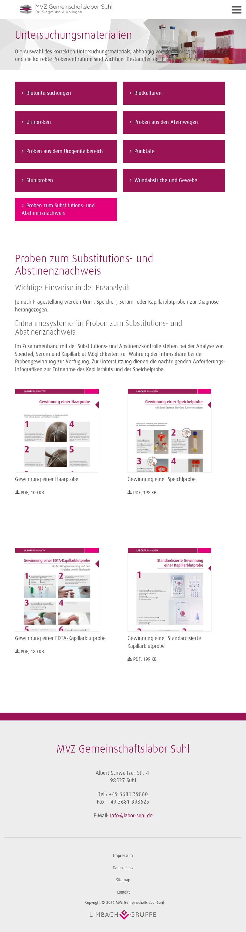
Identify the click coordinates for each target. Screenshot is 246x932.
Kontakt (123, 892)
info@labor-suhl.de (131, 816)
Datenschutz (123, 867)
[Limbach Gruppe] (123, 915)
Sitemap (123, 879)
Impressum (123, 855)
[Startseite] (96, 9)
